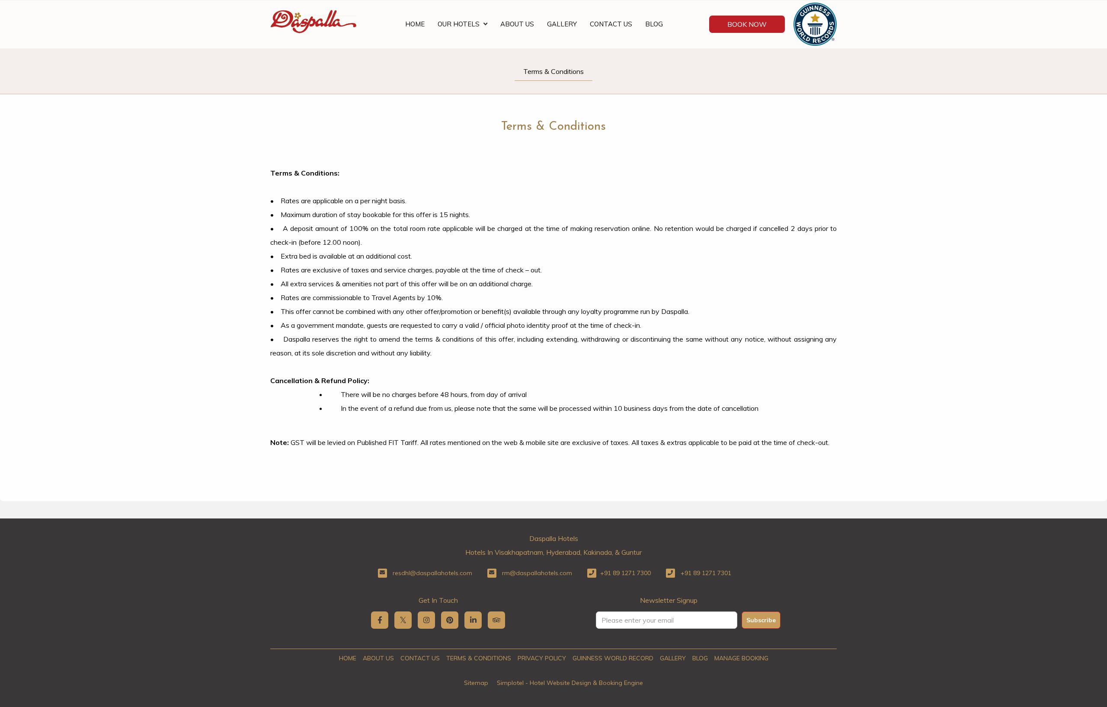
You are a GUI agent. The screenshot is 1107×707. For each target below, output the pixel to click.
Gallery (562, 24)
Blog (654, 24)
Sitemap (476, 683)
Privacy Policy (542, 658)
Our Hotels (459, 24)
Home (415, 24)
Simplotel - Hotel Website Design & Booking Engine (570, 683)
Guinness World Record (613, 658)
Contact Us (611, 24)
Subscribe (761, 620)
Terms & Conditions (553, 71)
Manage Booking (741, 658)
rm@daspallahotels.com (537, 573)
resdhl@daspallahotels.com (432, 573)
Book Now (747, 24)
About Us (517, 24)
